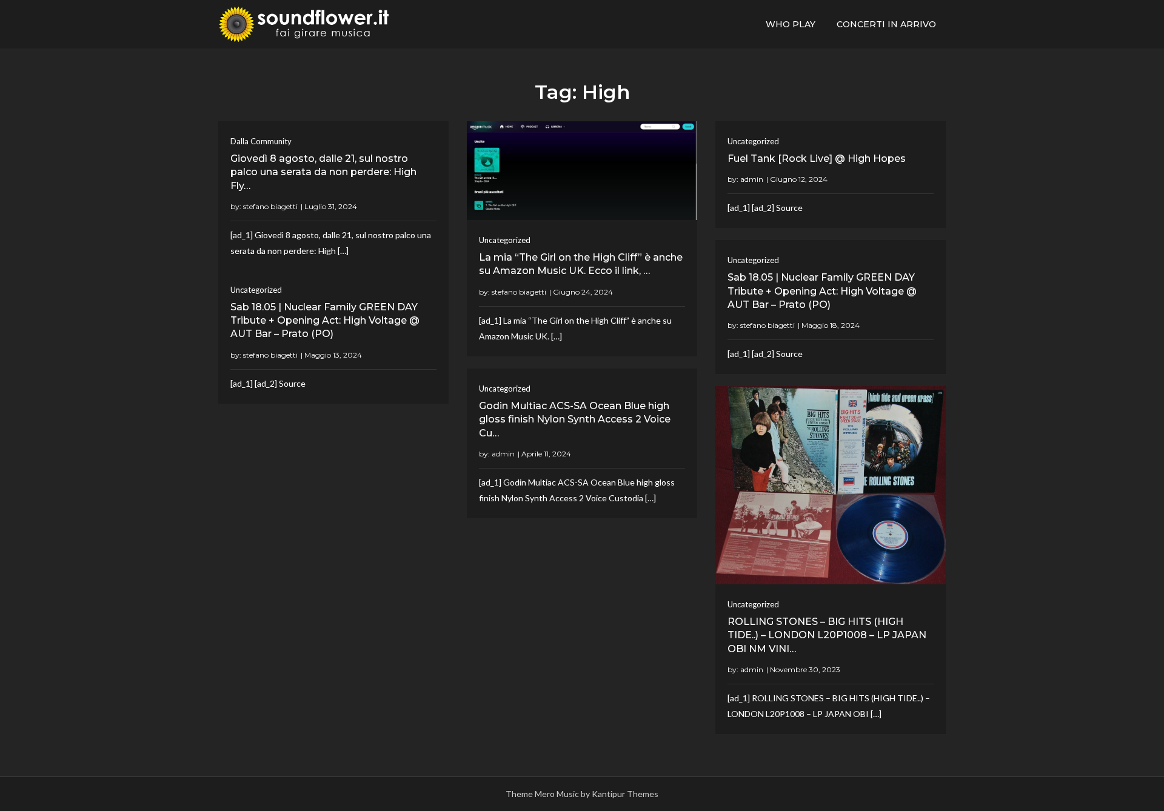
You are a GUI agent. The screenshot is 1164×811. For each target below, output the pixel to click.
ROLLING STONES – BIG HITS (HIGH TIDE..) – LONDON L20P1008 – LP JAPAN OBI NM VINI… (827, 635)
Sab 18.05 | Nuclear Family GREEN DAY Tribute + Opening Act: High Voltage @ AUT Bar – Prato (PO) (822, 291)
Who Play (790, 24)
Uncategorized (504, 240)
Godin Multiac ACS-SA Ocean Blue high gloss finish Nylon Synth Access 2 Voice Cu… (575, 419)
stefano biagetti (270, 206)
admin (751, 179)
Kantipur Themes (625, 794)
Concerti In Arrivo (886, 24)
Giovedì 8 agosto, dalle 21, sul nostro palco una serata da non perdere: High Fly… (323, 172)
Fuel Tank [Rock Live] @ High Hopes (817, 158)
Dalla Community (261, 141)
